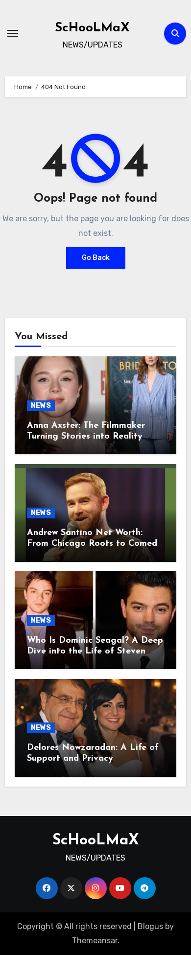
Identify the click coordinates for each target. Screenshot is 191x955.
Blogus (150, 926)
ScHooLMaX (92, 28)
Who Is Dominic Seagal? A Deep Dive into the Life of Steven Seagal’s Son (95, 651)
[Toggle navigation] (13, 33)
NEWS (41, 405)
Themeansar (95, 940)
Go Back (96, 258)
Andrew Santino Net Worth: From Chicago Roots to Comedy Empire (94, 544)
